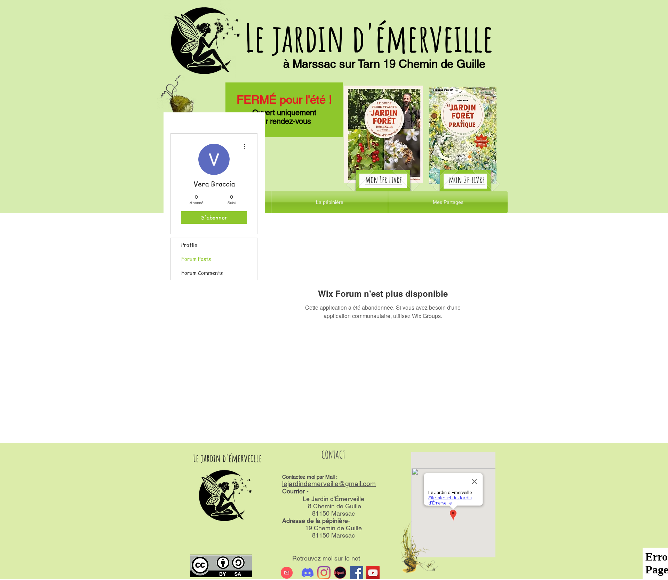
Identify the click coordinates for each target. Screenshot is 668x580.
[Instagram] (324, 572)
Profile (189, 244)
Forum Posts (196, 258)
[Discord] (307, 572)
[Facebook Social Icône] (356, 572)
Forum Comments (202, 272)
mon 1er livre (383, 179)
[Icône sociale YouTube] (373, 572)
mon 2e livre (467, 179)
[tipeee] (340, 572)
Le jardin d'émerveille (369, 37)
